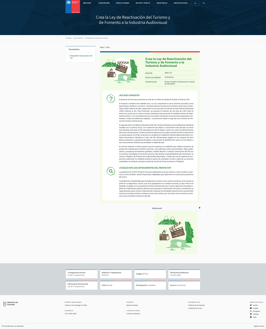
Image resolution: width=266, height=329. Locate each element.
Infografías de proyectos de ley (96, 38)
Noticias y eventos (143, 3)
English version (259, 326)
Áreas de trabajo (122, 3)
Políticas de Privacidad (196, 305)
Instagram (256, 311)
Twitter (255, 305)
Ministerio (87, 3)
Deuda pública (162, 3)
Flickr (255, 317)
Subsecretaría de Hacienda (104, 3)
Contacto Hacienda (133, 314)
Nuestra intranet (132, 305)
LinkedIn (256, 314)
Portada (69, 38)
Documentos (78, 38)
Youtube (255, 308)
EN (195, 3)
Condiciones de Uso (195, 308)
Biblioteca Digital (181, 3)
